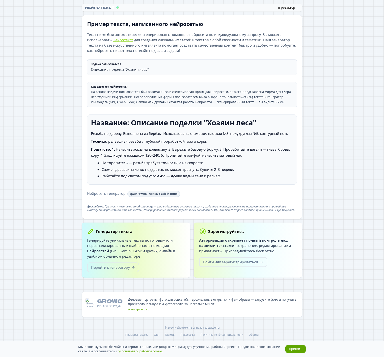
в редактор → (288, 7)
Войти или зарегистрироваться (230, 262)
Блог (157, 335)
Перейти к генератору (110, 267)
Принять (295, 349)
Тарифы (170, 335)
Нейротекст (123, 39)
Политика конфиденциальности (221, 335)
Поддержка (187, 335)
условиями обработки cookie (140, 351)
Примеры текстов (136, 335)
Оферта (254, 335)
